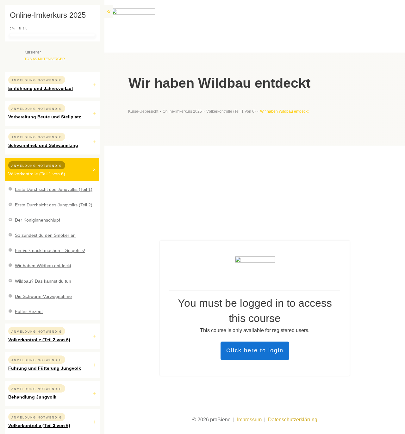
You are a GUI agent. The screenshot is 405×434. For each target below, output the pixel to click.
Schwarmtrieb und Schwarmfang (43, 145)
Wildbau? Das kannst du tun (43, 281)
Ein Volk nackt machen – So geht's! (50, 250)
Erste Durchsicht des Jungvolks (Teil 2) (53, 204)
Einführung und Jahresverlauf (40, 88)
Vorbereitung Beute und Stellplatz (44, 116)
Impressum (249, 419)
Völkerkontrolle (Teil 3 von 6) (39, 425)
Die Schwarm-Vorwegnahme (43, 296)
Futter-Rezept (29, 311)
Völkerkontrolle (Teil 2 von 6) (39, 339)
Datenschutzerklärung (292, 419)
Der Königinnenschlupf (37, 220)
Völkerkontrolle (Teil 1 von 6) (36, 173)
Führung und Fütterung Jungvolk (44, 368)
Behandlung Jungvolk (32, 396)
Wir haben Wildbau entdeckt (43, 265)
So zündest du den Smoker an (45, 235)
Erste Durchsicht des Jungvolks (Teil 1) (53, 189)
